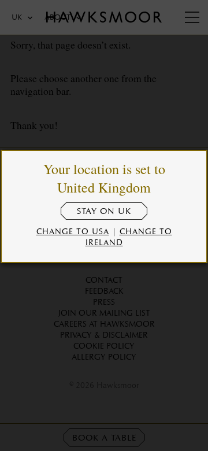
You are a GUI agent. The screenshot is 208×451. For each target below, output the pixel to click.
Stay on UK (104, 211)
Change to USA (72, 231)
